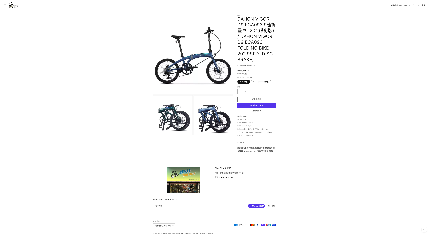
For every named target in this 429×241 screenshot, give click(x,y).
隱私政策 (188, 233)
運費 (246, 74)
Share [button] (242, 142)
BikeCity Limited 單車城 (164, 233)
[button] (4, 5)
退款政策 (203, 233)
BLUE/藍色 (244, 82)
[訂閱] (190, 205)
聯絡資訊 (195, 233)
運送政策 (210, 233)
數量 (238, 87)
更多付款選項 (256, 111)
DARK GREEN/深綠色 (261, 82)
